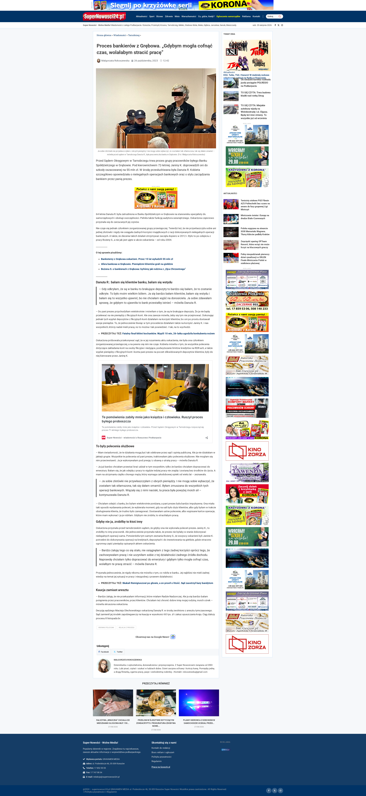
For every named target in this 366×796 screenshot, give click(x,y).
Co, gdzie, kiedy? (206, 16)
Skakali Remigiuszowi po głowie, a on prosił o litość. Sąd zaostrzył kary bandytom (167, 583)
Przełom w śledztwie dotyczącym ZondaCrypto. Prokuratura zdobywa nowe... (156, 723)
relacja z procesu (126, 627)
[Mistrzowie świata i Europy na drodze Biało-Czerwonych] (231, 219)
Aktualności (141, 16)
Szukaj (280, 16)
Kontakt (256, 16)
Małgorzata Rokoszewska (128, 660)
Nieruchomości (189, 16)
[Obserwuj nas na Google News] (172, 638)
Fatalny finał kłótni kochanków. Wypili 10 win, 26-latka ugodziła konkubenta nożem (168, 333)
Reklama (246, 16)
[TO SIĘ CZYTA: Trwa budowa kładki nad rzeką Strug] (231, 96)
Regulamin (112, 792)
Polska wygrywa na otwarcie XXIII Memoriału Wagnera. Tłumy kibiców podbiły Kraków (255, 231)
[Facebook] (275, 25)
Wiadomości (119, 35)
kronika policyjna (106, 627)
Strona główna (104, 35)
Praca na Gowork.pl (161, 767)
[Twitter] (278, 25)
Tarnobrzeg (133, 35)
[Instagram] (282, 25)
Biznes (159, 16)
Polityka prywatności (95, 792)
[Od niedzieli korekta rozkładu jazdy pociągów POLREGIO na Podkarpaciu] (231, 83)
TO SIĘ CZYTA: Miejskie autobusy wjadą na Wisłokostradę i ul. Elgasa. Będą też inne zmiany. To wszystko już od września (254, 112)
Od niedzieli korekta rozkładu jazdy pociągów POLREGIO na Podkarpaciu (256, 82)
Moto (177, 16)
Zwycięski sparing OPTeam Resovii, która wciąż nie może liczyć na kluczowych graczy (255, 244)
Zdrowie (169, 16)
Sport (151, 16)
